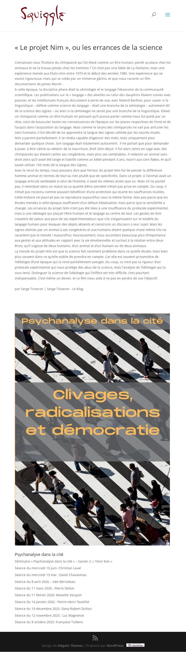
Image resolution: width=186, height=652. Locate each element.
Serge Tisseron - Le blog (65, 289)
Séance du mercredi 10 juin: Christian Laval (48, 568)
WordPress (115, 645)
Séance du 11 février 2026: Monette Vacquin (48, 595)
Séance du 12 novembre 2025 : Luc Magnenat (49, 615)
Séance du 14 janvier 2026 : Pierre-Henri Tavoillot (52, 602)
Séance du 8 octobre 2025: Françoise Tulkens (49, 622)
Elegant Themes (70, 645)
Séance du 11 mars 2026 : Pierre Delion (44, 588)
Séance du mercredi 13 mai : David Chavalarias (50, 575)
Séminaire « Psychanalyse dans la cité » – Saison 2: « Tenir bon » (63, 561)
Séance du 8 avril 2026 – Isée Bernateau (45, 581)
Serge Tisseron (32, 289)
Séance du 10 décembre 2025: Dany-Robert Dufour (53, 608)
